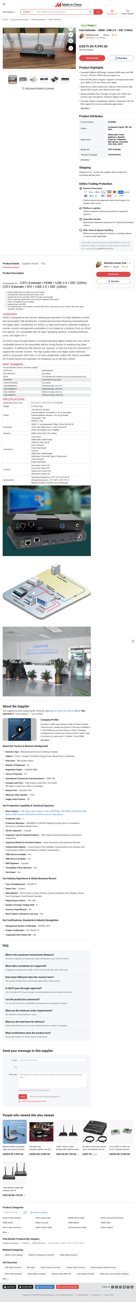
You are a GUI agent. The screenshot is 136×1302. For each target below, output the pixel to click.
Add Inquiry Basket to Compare (39, 88)
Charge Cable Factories (75, 1267)
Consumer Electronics (19, 19)
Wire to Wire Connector (12, 1227)
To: (16, 1067)
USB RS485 (55, 811)
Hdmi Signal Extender (85, 1273)
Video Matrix (57, 814)
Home (5, 19)
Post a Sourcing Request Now (32, 1101)
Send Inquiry (92, 58)
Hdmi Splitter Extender (36, 1273)
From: (14, 1060)
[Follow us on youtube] (124, 1287)
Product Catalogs (40, 1212)
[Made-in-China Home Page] (68, 4)
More (5, 1232)
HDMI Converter (54, 19)
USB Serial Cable (28, 811)
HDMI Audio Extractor (69, 1255)
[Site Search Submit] (98, 12)
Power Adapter (107, 1227)
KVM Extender (18, 814)
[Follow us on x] (116, 1287)
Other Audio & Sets (43, 1218)
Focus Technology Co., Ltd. (49, 1295)
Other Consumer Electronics (112, 1218)
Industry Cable (42, 811)
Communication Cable (77, 1227)
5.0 (108, 267)
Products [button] (27, 12)
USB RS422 (66, 811)
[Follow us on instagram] (120, 1287)
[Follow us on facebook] (112, 1287)
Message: (13, 1074)
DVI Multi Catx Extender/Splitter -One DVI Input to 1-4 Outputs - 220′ (40, 1149)
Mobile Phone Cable (76, 1218)
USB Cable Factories (13, 1267)
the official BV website (64, 710)
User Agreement (82, 1295)
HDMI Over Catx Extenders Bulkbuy (114, 1273)
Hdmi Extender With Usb (61, 1273)
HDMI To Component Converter (41, 1255)
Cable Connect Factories (50, 1267)
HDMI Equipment (38, 19)
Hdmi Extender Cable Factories (103, 1267)
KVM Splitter (30, 814)
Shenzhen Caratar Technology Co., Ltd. (93, 34)
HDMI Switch (8, 1222)
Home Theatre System (12, 1218)
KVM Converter (44, 814)
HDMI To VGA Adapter (14, 1255)
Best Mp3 (31, 1267)
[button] (4, 4)
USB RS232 (76, 811)
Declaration (96, 1295)
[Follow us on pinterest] (128, 1287)
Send (23, 1096)
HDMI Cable (105, 1222)
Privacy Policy (109, 1295)
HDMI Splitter (73, 1222)
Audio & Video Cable (43, 1227)
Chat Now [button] (122, 58)
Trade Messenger (44, 1287)
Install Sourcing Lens (68, 1287)
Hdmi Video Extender (13, 1273)
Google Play (25, 1287)
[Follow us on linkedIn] (132, 1287)
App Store (9, 1287)
